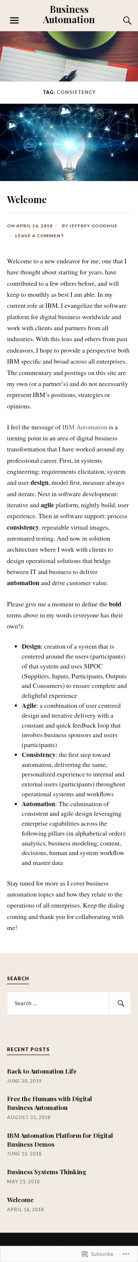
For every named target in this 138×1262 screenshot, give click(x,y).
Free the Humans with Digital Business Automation (49, 1103)
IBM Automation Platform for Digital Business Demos (60, 1139)
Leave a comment (39, 235)
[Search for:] (69, 1003)
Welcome (27, 199)
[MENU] (14, 20)
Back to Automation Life (42, 1071)
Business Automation (69, 14)
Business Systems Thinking (46, 1172)
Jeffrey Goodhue (93, 225)
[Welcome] (69, 178)
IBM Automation (84, 426)
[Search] (120, 20)
